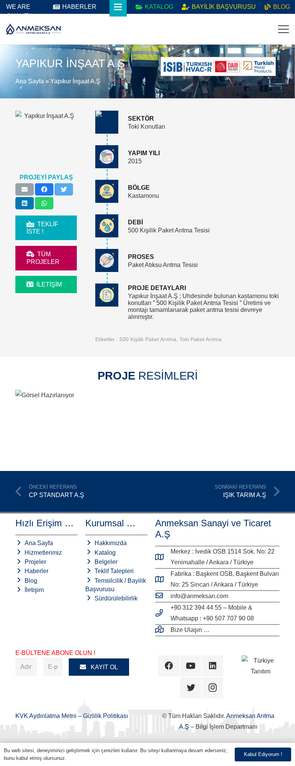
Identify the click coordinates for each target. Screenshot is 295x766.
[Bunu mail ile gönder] (24, 189)
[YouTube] (190, 665)
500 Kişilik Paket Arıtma (147, 339)
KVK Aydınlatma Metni (46, 716)
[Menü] (283, 29)
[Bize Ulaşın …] (163, 630)
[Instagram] (212, 687)
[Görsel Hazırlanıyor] (80, 424)
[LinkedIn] (212, 665)
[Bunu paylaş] (44, 189)
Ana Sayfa (29, 81)
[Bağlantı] (33, 29)
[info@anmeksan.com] (163, 596)
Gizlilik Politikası (105, 716)
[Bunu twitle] (64, 189)
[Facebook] (168, 665)
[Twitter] (190, 687)
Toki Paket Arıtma (200, 339)
